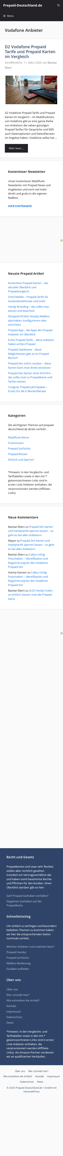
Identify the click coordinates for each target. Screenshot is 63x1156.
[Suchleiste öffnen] (58, 5)
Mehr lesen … (16, 148)
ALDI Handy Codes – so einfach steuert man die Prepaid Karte (31, 595)
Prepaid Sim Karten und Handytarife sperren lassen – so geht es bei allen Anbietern (30, 531)
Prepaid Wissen (17, 454)
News (10, 1022)
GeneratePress (31, 1091)
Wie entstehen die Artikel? (22, 1000)
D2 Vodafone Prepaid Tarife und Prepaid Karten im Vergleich (30, 51)
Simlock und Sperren (21, 459)
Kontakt (11, 1006)
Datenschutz (14, 1017)
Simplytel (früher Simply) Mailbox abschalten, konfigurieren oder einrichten (29, 320)
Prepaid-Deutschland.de (22, 5)
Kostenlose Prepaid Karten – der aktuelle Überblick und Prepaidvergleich (28, 287)
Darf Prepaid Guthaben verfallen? (27, 896)
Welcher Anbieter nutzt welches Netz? (30, 946)
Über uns (12, 989)
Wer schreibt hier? (17, 995)
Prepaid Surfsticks (19, 448)
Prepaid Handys (16, 952)
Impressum (13, 1011)
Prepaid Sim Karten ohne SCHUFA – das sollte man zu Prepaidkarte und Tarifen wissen (30, 377)
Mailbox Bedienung (18, 963)
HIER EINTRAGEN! (20, 206)
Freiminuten (16, 443)
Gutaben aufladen (17, 969)
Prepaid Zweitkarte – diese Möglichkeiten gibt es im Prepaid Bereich (28, 354)
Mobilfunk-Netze (18, 437)
